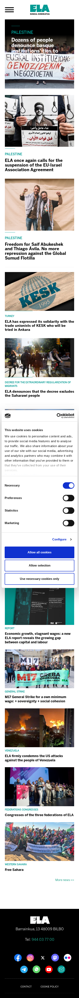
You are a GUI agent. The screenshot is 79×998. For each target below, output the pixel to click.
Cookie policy (50, 986)
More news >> (64, 880)
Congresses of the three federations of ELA (39, 815)
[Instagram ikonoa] (31, 957)
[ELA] (45, 9)
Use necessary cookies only (39, 578)
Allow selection (39, 565)
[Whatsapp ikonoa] (37, 969)
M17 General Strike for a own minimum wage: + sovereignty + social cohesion (35, 699)
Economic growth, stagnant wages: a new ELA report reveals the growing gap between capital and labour (37, 638)
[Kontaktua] (61, 969)
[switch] (68, 498)
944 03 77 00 (43, 939)
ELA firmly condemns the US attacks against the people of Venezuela (34, 758)
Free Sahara (14, 870)
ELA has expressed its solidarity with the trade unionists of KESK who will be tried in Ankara (39, 326)
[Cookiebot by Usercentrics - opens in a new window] (56, 415)
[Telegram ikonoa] (24, 969)
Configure (59, 539)
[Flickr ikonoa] (67, 957)
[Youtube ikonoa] (49, 969)
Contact (26, 986)
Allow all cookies (39, 552)
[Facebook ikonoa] (18, 957)
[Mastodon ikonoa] (55, 957)
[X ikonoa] (43, 957)
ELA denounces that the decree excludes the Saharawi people (39, 393)
